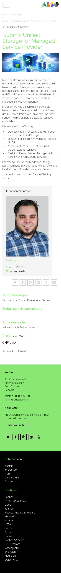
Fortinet (9, 508)
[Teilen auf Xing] (46, 282)
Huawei (9, 536)
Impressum (11, 469)
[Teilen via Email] (54, 282)
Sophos (9, 496)
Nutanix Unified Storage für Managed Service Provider (29, 21)
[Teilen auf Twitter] (15, 282)
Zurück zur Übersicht (17, 27)
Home (5, 14)
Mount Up (10, 555)
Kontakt (9, 465)
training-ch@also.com (17, 399)
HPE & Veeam (12, 544)
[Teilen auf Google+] (30, 282)
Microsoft (10, 516)
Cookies (9, 481)
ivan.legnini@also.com (20, 271)
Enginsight (10, 551)
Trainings (17, 14)
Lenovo (9, 528)
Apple (8, 532)
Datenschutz (12, 477)
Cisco (8, 504)
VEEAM (9, 524)
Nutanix (9, 520)
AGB (7, 473)
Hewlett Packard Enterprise (20, 512)
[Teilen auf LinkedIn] (38, 282)
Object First (11, 559)
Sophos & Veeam (14, 540)
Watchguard (12, 547)
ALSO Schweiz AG (15, 500)
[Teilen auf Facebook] (23, 282)
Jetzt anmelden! (17, 425)
